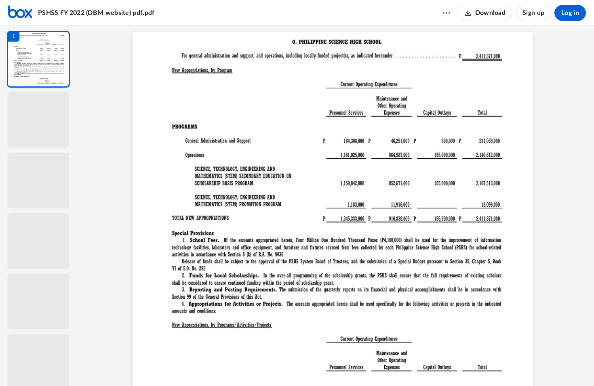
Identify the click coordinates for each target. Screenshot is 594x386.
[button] (38, 59)
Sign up (533, 13)
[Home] (20, 13)
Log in (570, 13)
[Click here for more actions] (446, 13)
